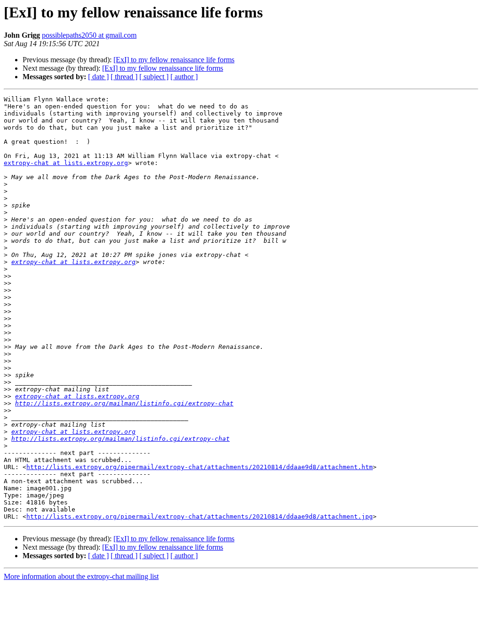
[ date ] (98, 77)
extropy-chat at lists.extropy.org (66, 162)
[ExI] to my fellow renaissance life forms (173, 60)
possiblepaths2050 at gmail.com (89, 35)
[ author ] (184, 77)
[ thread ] (124, 77)
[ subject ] (154, 77)
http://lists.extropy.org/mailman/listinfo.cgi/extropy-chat (124, 403)
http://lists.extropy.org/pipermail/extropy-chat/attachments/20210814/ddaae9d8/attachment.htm (199, 467)
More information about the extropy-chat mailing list (81, 576)
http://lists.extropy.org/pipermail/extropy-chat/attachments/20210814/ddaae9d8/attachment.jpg (199, 516)
